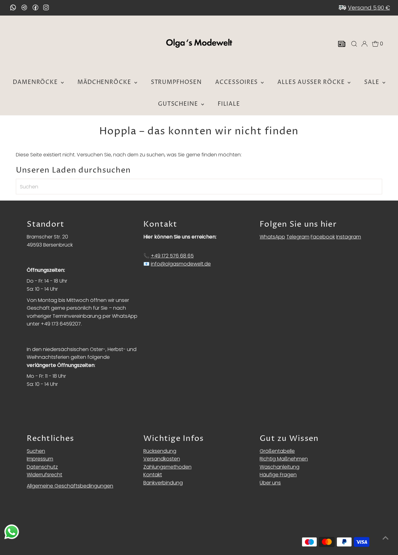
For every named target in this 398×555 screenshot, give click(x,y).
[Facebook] (35, 7)
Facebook (323, 236)
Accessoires (237, 82)
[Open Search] (354, 44)
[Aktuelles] (342, 44)
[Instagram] (46, 8)
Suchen (36, 451)
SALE (372, 82)
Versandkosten (161, 458)
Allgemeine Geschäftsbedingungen (70, 485)
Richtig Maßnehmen (284, 458)
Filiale (229, 104)
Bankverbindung (163, 482)
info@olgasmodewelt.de (181, 263)
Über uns (270, 482)
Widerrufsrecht (44, 474)
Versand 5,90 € (369, 8)
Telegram (297, 236)
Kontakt (152, 474)
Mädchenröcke (105, 82)
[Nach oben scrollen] (385, 538)
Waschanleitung (279, 466)
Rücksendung (159, 451)
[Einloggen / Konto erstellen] (364, 44)
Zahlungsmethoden (167, 466)
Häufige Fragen (278, 474)
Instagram (348, 236)
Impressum (40, 458)
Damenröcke (36, 82)
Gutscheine (179, 104)
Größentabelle (277, 451)
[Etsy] (13, 7)
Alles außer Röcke (311, 82)
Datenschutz (42, 466)
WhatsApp (272, 236)
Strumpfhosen (176, 82)
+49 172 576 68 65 (172, 255)
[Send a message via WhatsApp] (11, 531)
